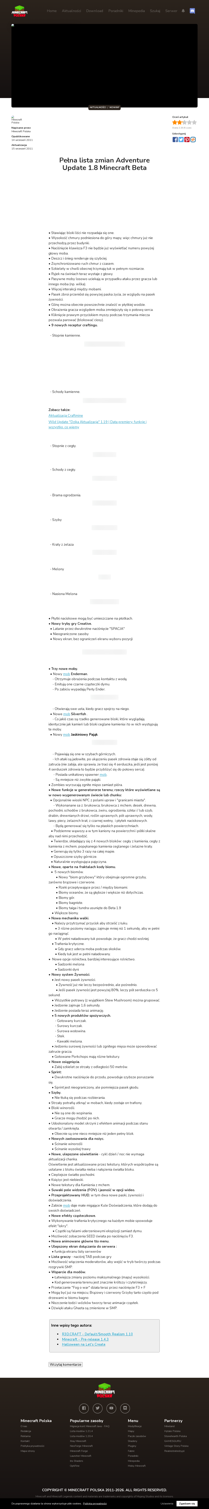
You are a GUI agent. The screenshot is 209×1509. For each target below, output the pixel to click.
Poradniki (115, 10)
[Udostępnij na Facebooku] (175, 140)
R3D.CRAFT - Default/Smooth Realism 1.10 (97, 1334)
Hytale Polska (172, 1431)
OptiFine (75, 1466)
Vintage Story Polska (176, 1446)
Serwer (171, 10)
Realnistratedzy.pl (174, 1451)
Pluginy (132, 1446)
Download (94, 10)
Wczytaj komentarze (65, 1364)
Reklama (26, 1436)
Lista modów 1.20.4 (81, 1436)
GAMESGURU (172, 1441)
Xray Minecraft (78, 1441)
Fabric (131, 1451)
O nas (24, 1426)
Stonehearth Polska (175, 1436)
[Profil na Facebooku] (84, 1408)
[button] (183, 11)
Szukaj (155, 10)
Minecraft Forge (79, 1451)
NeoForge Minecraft (81, 1446)
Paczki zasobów (137, 1436)
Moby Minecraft (137, 1466)
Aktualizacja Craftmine (65, 415)
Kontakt (25, 1441)
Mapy (131, 1431)
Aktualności (71, 10)
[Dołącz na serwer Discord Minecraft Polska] (192, 11)
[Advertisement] (105, 134)
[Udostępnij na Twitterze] (181, 140)
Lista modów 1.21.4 (81, 1431)
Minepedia (136, 10)
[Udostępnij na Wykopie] (193, 139)
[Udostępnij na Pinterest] (187, 140)
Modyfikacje (135, 1426)
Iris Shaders (76, 1461)
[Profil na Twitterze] (98, 1408)
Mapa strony (28, 1451)
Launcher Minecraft (80, 1456)
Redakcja (26, 1431)
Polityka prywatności (32, 1446)
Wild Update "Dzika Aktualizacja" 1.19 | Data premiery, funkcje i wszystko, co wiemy (97, 424)
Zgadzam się (187, 1503)
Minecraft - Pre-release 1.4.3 (85, 1339)
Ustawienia (167, 1503)
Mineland (169, 1426)
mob (66, 674)
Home (52, 10)
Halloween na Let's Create (83, 1344)
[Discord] (125, 1408)
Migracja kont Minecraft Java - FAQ (89, 1426)
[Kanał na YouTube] (111, 1408)
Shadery (132, 1441)
